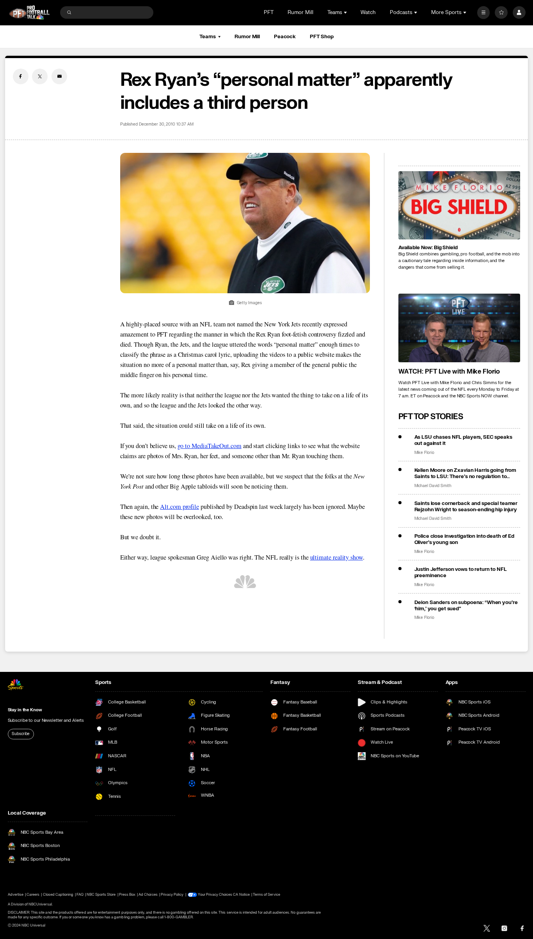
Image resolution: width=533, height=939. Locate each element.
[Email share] (59, 76)
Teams (207, 37)
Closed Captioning (58, 894)
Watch (368, 12)
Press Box (127, 894)
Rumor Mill (300, 12)
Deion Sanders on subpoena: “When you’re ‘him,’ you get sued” (466, 605)
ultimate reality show (336, 557)
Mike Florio (424, 452)
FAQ (79, 894)
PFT (269, 12)
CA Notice (241, 894)
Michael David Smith (432, 486)
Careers (33, 894)
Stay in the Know (25, 710)
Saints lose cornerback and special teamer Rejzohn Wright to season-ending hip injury (466, 506)
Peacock (285, 37)
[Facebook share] (20, 76)
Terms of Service (266, 894)
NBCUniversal (40, 904)
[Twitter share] (40, 76)
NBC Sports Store (101, 894)
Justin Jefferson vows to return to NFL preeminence (460, 572)
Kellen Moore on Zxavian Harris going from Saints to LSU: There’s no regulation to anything (465, 473)
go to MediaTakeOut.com (210, 445)
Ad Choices (148, 894)
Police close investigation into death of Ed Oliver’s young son (464, 539)
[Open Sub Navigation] (346, 12)
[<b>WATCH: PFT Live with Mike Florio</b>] (459, 328)
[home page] (29, 12)
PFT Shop (322, 37)
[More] (483, 12)
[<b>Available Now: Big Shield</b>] (459, 205)
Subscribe (21, 734)
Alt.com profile (179, 506)
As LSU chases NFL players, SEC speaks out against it (463, 440)
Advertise (15, 894)
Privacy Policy (172, 894)
